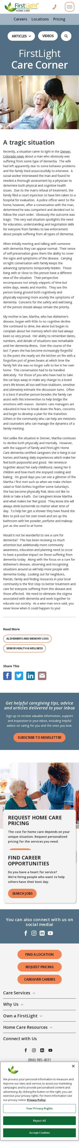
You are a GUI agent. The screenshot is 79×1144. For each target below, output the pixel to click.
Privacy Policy (36, 1100)
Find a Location (39, 954)
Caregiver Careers (39, 979)
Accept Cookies (39, 1133)
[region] (39, 1101)
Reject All (39, 1120)
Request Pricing (39, 967)
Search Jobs (22, 893)
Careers (20, 19)
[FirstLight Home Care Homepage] (22, 7)
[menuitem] (20, 19)
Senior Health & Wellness (24, 648)
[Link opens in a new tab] (7, 676)
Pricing (59, 19)
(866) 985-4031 (39, 1059)
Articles (19, 36)
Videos (48, 36)
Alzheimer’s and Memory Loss (27, 638)
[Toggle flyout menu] (69, 7)
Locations (40, 19)
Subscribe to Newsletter (39, 737)
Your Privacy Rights (39, 1108)
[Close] (73, 1066)
